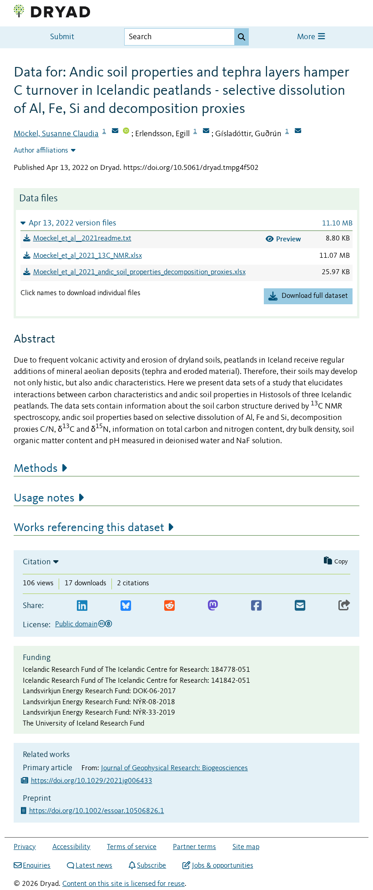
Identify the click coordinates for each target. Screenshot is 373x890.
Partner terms (194, 847)
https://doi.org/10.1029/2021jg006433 (91, 781)
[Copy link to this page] (344, 606)
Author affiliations (41, 150)
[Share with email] (300, 606)
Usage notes (44, 498)
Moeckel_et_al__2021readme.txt (82, 238)
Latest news (94, 866)
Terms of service (131, 847)
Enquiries (36, 866)
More (307, 37)
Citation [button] (37, 562)
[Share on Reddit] (169, 606)
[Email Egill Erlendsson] (206, 131)
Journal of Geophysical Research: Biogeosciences (174, 768)
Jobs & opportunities (222, 866)
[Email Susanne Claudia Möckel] (115, 131)
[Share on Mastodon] (212, 606)
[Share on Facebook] (256, 606)
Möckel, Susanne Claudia (56, 134)
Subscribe (151, 866)
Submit (62, 37)
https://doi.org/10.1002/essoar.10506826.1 (97, 811)
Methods (36, 469)
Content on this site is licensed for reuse (123, 884)
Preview (288, 239)
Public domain (76, 624)
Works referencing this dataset (89, 528)
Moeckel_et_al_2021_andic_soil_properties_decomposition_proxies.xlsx (139, 272)
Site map (245, 847)
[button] (186, 223)
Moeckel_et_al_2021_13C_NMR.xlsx (87, 256)
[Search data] (241, 37)
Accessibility (71, 847)
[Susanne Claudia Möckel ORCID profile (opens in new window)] (126, 131)
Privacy (25, 847)
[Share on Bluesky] (126, 606)
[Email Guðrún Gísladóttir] (297, 131)
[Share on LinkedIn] (82, 606)
